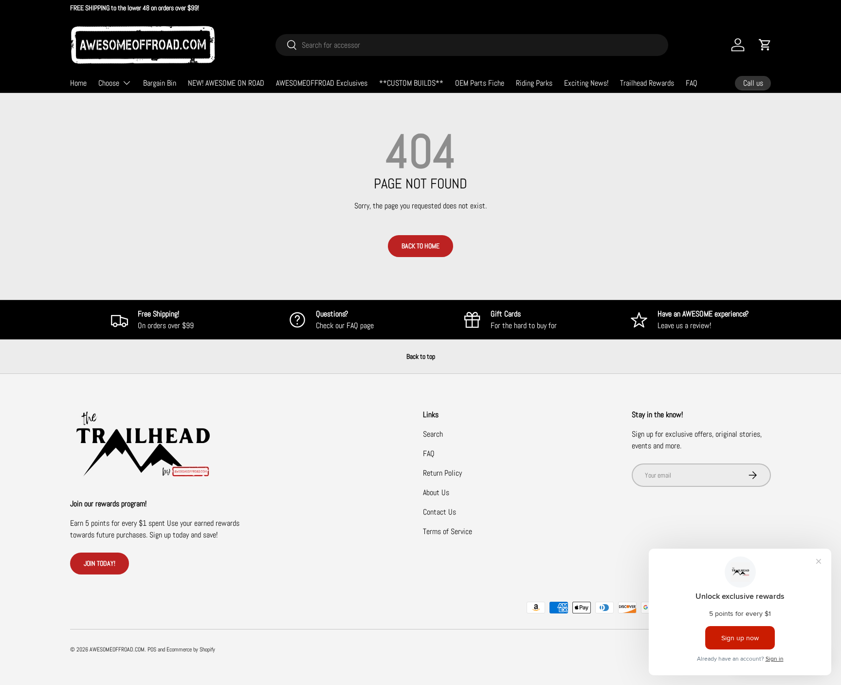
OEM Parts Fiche (479, 83)
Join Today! (99, 563)
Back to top (420, 356)
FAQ (691, 83)
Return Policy (442, 473)
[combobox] (471, 45)
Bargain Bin (159, 83)
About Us (436, 492)
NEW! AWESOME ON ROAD (226, 83)
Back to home (420, 245)
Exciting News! (586, 83)
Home (78, 83)
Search (433, 434)
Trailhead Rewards (647, 83)
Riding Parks (534, 83)
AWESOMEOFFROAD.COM (117, 649)
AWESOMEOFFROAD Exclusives (321, 83)
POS (151, 649)
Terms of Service (447, 531)
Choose (108, 83)
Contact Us (439, 512)
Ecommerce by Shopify (190, 649)
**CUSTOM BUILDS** (411, 83)
